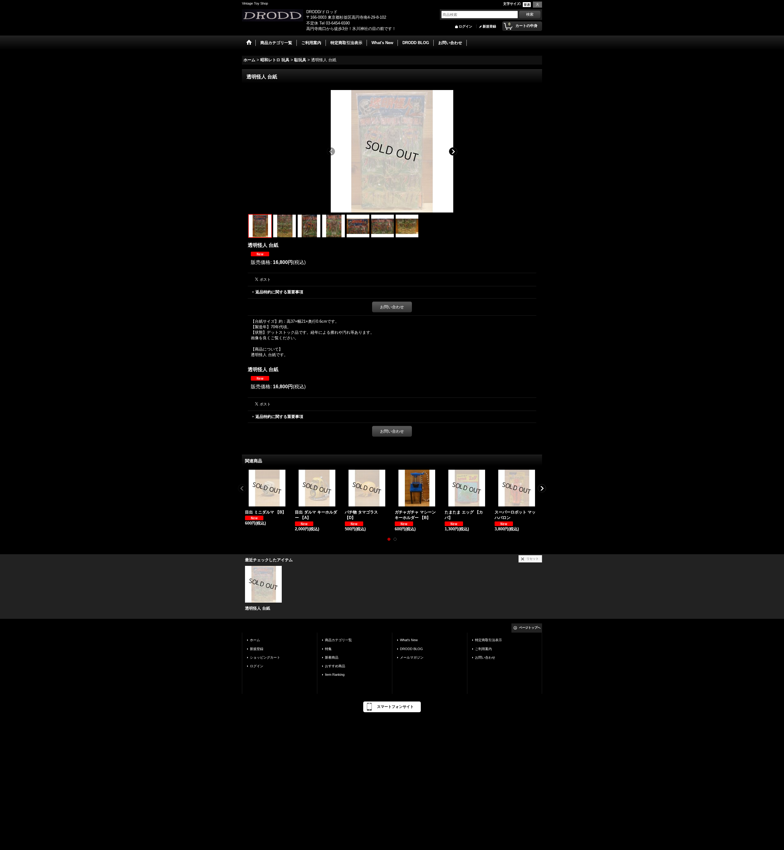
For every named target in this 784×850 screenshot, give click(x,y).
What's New (409, 640)
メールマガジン (412, 657)
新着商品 (331, 657)
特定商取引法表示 (488, 640)
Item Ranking (335, 674)
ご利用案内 (483, 649)
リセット (532, 558)
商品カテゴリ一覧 (338, 640)
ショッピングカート (265, 657)
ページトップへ (530, 627)
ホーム (255, 640)
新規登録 (489, 26)
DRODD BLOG (411, 649)
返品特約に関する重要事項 (279, 292)
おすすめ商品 (335, 666)
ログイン (465, 26)
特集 (328, 649)
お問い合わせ (392, 307)
